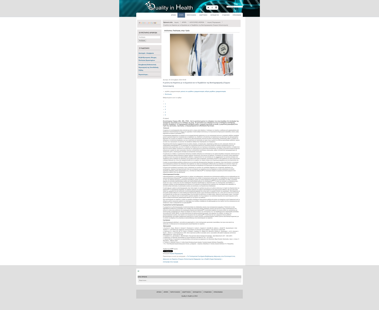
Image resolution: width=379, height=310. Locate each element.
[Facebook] (212, 8)
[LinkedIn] (216, 8)
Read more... (143, 280)
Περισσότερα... (144, 74)
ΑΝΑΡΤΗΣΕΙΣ (203, 15)
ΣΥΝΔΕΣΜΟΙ (226, 15)
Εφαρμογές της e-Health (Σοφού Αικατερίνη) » (208, 259)
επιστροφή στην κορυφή (170, 262)
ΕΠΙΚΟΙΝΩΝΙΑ (237, 15)
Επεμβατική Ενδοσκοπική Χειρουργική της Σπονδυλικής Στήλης (149, 67)
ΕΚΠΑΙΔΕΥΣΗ (215, 15)
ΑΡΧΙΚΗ (173, 15)
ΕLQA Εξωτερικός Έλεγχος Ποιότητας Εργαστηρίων (147, 59)
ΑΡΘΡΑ (181, 15)
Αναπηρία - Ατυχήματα (146, 53)
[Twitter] (208, 8)
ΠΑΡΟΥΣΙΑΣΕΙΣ (191, 15)
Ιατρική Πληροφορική (176, 253)
